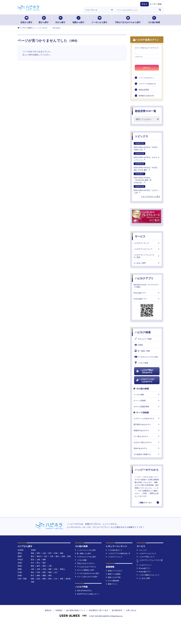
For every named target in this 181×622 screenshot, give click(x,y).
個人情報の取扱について (75, 610)
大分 (55, 579)
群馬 (69, 556)
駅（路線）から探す (84, 553)
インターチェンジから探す (86, 550)
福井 (44, 563)
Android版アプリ (140, 299)
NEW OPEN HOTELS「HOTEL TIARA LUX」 (146, 146)
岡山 (32, 572)
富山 (38, 563)
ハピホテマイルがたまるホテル (147, 380)
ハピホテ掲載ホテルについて (149, 575)
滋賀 (50, 569)
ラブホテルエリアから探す (148, 357)
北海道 (33, 550)
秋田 (38, 553)
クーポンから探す (99, 22)
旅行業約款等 (117, 610)
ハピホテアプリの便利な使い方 (119, 553)
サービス (140, 236)
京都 (44, 569)
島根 (50, 572)
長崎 (44, 579)
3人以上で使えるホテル (143, 442)
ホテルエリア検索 (145, 339)
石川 (32, 563)
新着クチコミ (112, 584)
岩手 (50, 553)
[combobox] (136, 10)
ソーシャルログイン (146, 78)
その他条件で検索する (142, 454)
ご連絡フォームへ (145, 502)
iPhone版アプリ (140, 293)
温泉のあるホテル (140, 448)
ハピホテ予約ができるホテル (147, 371)
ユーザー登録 (156, 4)
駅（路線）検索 (144, 351)
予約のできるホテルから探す (128, 22)
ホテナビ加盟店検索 (141, 406)
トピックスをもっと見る (150, 196)
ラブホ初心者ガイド (115, 550)
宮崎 (61, 579)
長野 (44, 560)
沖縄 (32, 582)
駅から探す (44, 22)
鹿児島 (68, 579)
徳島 (38, 575)
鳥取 (44, 572)
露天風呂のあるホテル (142, 424)
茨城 (63, 556)
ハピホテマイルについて (143, 249)
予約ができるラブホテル (85, 563)
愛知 (32, 566)
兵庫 (38, 569)
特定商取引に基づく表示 (98, 610)
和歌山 (62, 569)
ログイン (147, 68)
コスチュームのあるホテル (144, 418)
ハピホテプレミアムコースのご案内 (144, 256)
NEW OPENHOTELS (84, 591)
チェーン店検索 (140, 400)
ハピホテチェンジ (145, 565)
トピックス (141, 136)
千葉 (51, 556)
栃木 (57, 556)
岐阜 (38, 566)
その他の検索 (154, 22)
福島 (61, 553)
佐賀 (38, 579)
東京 (32, 556)
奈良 (55, 569)
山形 (44, 553)
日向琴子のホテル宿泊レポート (88, 594)
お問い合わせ (131, 610)
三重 (50, 566)
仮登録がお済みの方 (146, 96)
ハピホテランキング (141, 243)
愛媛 (44, 575)
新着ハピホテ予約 (114, 577)
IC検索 (140, 345)
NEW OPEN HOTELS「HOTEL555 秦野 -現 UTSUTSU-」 (142, 178)
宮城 (55, 553)
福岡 (32, 579)
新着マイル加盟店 (114, 574)
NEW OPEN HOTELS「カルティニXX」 (146, 189)
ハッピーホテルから (147, 469)
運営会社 (48, 610)
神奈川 (39, 556)
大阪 (32, 569)
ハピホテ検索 (143, 332)
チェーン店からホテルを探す (87, 577)
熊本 (50, 579)
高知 (50, 575)
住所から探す (26, 22)
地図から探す (78, 22)
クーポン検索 (139, 394)
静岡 (44, 566)
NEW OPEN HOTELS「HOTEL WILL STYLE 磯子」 (146, 167)
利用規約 (59, 610)
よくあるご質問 (140, 263)
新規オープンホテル (115, 571)
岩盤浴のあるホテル (141, 430)
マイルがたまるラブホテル (86, 567)
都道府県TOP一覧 (145, 111)
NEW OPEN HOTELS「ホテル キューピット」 (146, 156)
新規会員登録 (144, 90)
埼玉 (45, 556)
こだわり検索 (143, 363)
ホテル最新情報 (113, 581)
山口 (55, 572)
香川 (32, 575)
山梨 (38, 560)
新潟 (32, 560)
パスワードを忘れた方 (147, 84)
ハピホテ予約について (147, 557)
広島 (38, 572)
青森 (32, 553)
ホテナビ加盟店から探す (85, 570)
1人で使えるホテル (141, 436)
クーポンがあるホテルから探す (88, 573)
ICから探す (60, 22)
